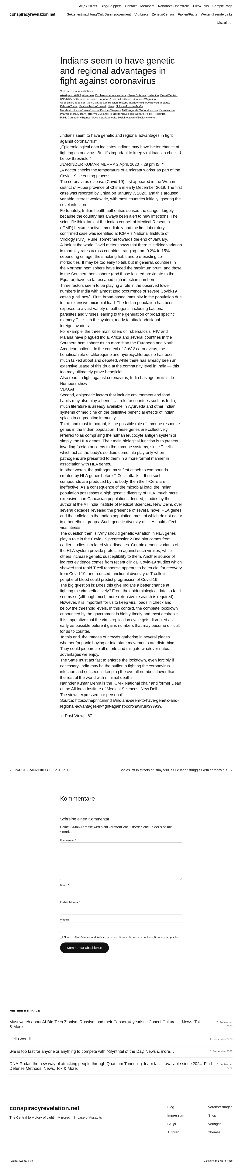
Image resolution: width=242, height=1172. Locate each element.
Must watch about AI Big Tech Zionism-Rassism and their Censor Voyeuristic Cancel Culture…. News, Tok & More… (105, 1024)
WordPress (226, 1160)
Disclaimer (225, 23)
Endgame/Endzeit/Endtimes (115, 98)
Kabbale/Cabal (69, 106)
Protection (160, 113)
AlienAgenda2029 (70, 95)
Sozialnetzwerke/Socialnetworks (136, 117)
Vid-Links (141, 14)
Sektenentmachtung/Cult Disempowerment (99, 14)
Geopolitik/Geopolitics (73, 102)
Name (64, 884)
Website (65, 919)
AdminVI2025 (83, 91)
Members (147, 6)
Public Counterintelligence (75, 117)
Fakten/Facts (187, 14)
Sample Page (222, 6)
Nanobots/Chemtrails (173, 6)
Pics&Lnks (201, 6)
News (111, 106)
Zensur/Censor (163, 14)
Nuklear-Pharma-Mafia (129, 106)
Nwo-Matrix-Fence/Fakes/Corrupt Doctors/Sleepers (90, 110)
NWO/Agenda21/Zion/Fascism (140, 110)
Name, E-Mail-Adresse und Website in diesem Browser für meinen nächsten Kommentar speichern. (122, 937)
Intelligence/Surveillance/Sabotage (149, 102)
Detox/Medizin (168, 95)
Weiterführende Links (217, 14)
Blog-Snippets (111, 6)
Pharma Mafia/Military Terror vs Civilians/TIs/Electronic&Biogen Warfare (102, 113)
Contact (131, 6)
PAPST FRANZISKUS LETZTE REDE (43, 770)
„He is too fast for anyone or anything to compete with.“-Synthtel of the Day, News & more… (91, 1051)
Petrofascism (167, 110)
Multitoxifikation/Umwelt (92, 106)
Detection (153, 95)
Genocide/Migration (144, 98)
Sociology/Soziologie (104, 117)
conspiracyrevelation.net (32, 14)
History (123, 102)
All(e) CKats (88, 6)
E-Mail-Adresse (70, 902)
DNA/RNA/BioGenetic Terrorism (78, 98)
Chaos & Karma (136, 95)
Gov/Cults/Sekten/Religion (102, 102)
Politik (148, 113)
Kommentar (68, 840)
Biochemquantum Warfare (110, 95)
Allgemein (88, 95)
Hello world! (20, 1039)
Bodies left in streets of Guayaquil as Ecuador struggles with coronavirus (173, 770)
